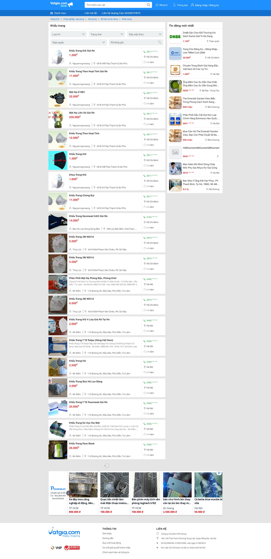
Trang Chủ (54, 18)
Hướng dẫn (108, 538)
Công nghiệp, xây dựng (73, 18)
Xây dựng (92, 18)
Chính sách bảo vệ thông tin (115, 552)
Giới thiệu (107, 533)
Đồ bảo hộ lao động (109, 18)
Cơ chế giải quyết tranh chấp (116, 547)
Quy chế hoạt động (111, 542)
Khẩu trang (127, 18)
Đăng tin (163, 4)
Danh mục (60, 13)
